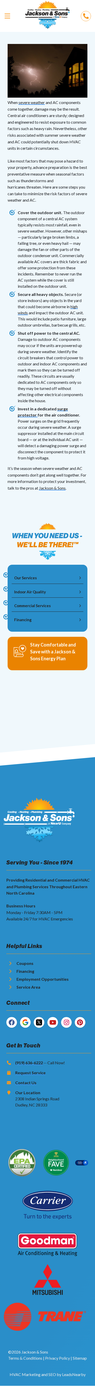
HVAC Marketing (25, 1374)
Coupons (24, 963)
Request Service (30, 1072)
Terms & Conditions (25, 1358)
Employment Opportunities (42, 979)
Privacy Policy (57, 1358)
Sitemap (80, 1358)
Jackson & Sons (52, 488)
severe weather (31, 102)
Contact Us (25, 1082)
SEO (52, 1374)
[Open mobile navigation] (7, 16)
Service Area (28, 987)
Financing (25, 971)
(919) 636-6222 (29, 1062)
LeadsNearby (74, 1374)
